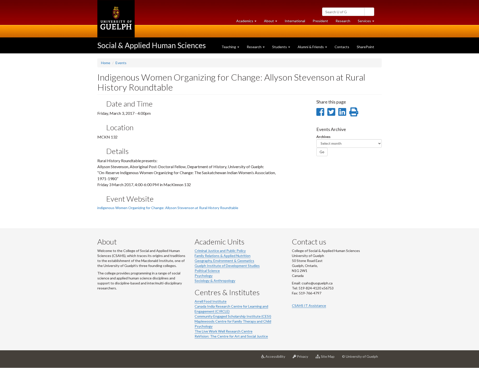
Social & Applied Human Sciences (151, 45)
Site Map (329, 358)
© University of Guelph (360, 356)
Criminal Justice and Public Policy (220, 250)
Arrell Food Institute (211, 301)
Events (121, 63)
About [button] (272, 22)
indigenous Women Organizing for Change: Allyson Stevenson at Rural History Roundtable (167, 208)
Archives (323, 136)
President (320, 21)
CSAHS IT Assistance (309, 305)
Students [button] (280, 47)
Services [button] (368, 22)
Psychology (204, 275)
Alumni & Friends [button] (311, 47)
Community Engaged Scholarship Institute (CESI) (233, 316)
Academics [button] (248, 22)
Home (105, 63)
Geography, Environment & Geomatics (224, 260)
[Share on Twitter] (331, 111)
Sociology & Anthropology (215, 280)
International (295, 21)
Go (322, 152)
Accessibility (277, 358)
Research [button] (254, 47)
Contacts (342, 47)
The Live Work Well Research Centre (223, 331)
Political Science (207, 270)
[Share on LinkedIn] (342, 111)
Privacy (304, 358)
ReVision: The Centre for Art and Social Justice (231, 336)
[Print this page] (353, 111)
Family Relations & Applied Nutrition (222, 255)
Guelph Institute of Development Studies (227, 265)
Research (345, 22)
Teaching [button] (229, 47)
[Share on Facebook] (320, 111)
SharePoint (365, 47)
